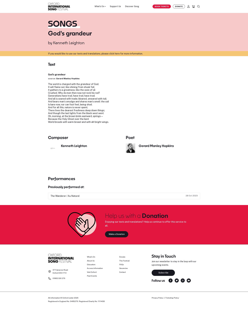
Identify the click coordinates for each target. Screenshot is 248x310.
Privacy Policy (157, 298)
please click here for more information (121, 53)
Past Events (92, 276)
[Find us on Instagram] (183, 280)
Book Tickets (162, 6)
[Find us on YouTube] (189, 280)
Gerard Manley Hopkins (68, 78)
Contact (122, 272)
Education (91, 264)
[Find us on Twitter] (177, 280)
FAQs (121, 264)
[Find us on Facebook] (170, 280)
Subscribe (163, 272)
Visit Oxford (91, 272)
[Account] (188, 6)
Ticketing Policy (172, 298)
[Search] (198, 6)
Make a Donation (117, 234)
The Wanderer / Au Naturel (65, 196)
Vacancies (123, 268)
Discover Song (132, 6)
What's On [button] (99, 6)
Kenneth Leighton (68, 42)
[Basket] (193, 6)
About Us (91, 261)
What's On (91, 257)
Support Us (115, 6)
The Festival (124, 261)
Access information (95, 268)
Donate (179, 6)
